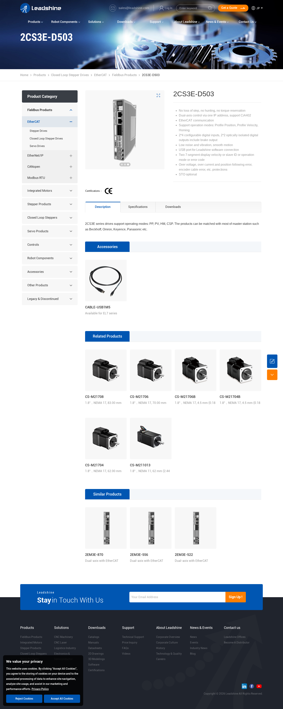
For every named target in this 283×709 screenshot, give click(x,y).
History (160, 648)
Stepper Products (39, 204)
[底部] (272, 374)
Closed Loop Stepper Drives (70, 75)
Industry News (198, 648)
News (193, 636)
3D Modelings (96, 659)
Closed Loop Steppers (42, 217)
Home (24, 75)
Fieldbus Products (124, 75)
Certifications (96, 670)
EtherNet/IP (35, 155)
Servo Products (37, 231)
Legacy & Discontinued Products (43, 301)
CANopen (33, 167)
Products (39, 75)
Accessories (35, 272)
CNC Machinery (63, 636)
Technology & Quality (169, 653)
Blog (193, 653)
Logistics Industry (65, 648)
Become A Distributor (237, 642)
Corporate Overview (168, 636)
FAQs (125, 648)
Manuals (93, 642)
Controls (33, 245)
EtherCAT (100, 75)
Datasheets (95, 648)
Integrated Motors (39, 191)
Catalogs (93, 636)
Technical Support (133, 636)
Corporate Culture (167, 642)
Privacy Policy (40, 689)
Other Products (37, 285)
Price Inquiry (129, 642)
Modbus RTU (36, 178)
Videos (126, 653)
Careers (160, 659)
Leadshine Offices (234, 636)
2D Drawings (96, 653)
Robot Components (40, 258)
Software (93, 664)
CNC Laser (60, 642)
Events (194, 642)
